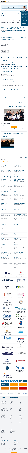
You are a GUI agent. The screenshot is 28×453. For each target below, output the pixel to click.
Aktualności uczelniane (21, 384)
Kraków (11, 407)
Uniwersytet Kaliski (5, 121)
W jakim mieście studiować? (4, 408)
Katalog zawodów (3, 415)
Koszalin (20, 406)
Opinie (22, 18)
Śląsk (10, 418)
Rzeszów (20, 415)
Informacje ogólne (24, 11)
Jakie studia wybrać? (3, 406)
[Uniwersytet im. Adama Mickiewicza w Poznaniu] (3, 393)
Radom (11, 415)
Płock (10, 413)
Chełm (10, 400)
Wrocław (20, 421)
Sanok (10, 416)
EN (24, 1)
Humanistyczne (3, 432)
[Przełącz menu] (20, 11)
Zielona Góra (20, 422)
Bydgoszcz (20, 399)
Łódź (10, 410)
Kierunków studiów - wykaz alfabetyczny (5, 381)
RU (25, 1)
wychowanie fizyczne (7, 97)
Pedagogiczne (2, 430)
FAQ (1, 445)
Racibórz (20, 414)
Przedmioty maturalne (24, 15)
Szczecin (20, 417)
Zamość (11, 422)
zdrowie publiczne (20, 102)
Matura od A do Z (4, 384)
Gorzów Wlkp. (11, 404)
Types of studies (3, 444)
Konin (10, 406)
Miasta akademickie (24, 23)
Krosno (20, 407)
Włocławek (11, 421)
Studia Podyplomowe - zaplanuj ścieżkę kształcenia (23, 388)
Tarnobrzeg (20, 418)
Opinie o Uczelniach (3, 403)
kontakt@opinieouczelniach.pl (15, 449)
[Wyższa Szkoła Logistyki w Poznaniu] (10, 393)
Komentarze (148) (21, 128)
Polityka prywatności (16, 442)
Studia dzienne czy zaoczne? (4, 410)
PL (23, 1)
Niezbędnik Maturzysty (21, 381)
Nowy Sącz (20, 410)
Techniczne (2, 426)
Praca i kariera (2, 416)
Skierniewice (20, 416)
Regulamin (15, 441)
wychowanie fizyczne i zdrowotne (20, 97)
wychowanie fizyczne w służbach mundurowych (7, 102)
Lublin (10, 409)
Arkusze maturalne (3, 400)
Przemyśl (11, 414)
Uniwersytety (2, 436)
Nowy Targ (11, 411)
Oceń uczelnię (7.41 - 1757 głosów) (8, 128)
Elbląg (19, 401)
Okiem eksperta (20, 429)
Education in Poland (3, 442)
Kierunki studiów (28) (8, 129)
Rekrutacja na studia (3, 411)
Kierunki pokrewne (24, 20)
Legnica (11, 408)
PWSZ (2, 437)
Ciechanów (20, 400)
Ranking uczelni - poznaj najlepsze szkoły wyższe (4, 388)
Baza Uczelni (2, 402)
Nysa (19, 411)
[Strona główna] (5, 1)
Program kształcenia (24, 14)
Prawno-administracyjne (4, 428)
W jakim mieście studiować (13, 430)
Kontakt (15, 443)
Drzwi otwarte (20, 129)
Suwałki (11, 417)
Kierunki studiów (10, 3)
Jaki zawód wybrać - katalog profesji (13, 384)
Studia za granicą (3, 409)
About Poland (2, 441)
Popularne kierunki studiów (4, 413)
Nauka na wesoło (3, 417)
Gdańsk (11, 402)
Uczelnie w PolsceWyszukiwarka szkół (14, 381)
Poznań (20, 413)
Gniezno (20, 403)
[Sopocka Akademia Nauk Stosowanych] (18, 393)
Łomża (20, 409)
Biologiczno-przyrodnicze (4, 429)
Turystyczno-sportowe (3, 433)
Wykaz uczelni (23, 21)
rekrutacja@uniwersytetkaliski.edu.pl (6, 125)
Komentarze (23, 24)
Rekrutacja (16, 128)
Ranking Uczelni (3, 404)
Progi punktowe (14, 129)
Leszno (20, 408)
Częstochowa (11, 401)
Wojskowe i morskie (3, 435)
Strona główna (5, 3)
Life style (2, 418)
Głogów (11, 403)
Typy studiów (2, 407)
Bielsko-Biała (11, 399)
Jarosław (20, 404)
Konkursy (15, 444)
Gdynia (20, 402)
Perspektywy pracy (24, 17)
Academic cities (3, 443)
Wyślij (26, 157)
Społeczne (2, 431)
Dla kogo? (22, 12)
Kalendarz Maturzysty (3, 401)
